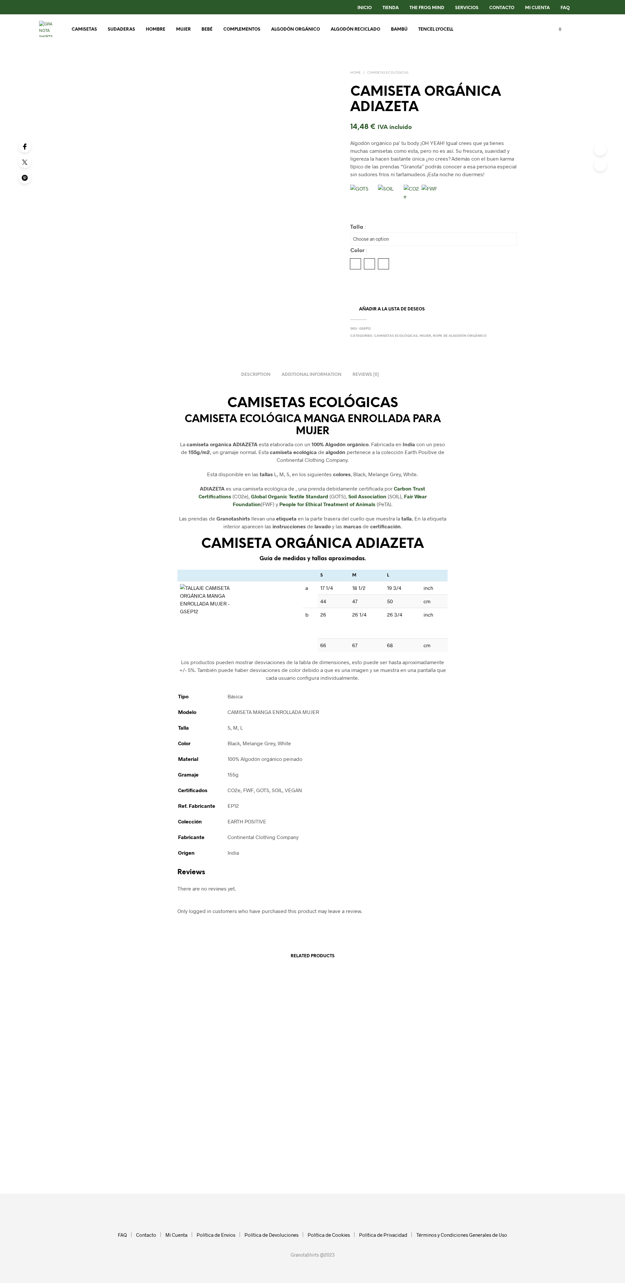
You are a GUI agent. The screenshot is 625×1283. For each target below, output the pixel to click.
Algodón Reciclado (355, 29)
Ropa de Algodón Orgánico (460, 336)
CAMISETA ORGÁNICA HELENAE (140, 1096)
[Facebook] (25, 146)
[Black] (355, 264)
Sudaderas (121, 29)
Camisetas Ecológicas (387, 73)
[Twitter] (25, 162)
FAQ (565, 8)
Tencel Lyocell (435, 29)
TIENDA (390, 8)
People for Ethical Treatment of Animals (327, 504)
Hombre (155, 29)
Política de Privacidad (383, 1235)
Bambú (399, 29)
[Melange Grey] (369, 264)
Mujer (183, 29)
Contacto (146, 1235)
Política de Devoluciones (271, 1235)
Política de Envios (216, 1235)
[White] (383, 264)
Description (256, 375)
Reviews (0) (366, 375)
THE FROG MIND (427, 8)
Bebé (207, 29)
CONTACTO (501, 8)
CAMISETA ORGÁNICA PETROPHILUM (249, 1098)
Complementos (241, 29)
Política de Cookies (329, 1235)
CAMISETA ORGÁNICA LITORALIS (349, 1098)
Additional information (311, 375)
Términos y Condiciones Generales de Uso (461, 1235)
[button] (556, 29)
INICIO (364, 8)
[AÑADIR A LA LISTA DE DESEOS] (156, 1080)
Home (355, 73)
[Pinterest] (25, 177)
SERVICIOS (467, 8)
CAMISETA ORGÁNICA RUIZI (449, 1098)
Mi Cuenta (537, 8)
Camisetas (84, 29)
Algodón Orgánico (295, 29)
